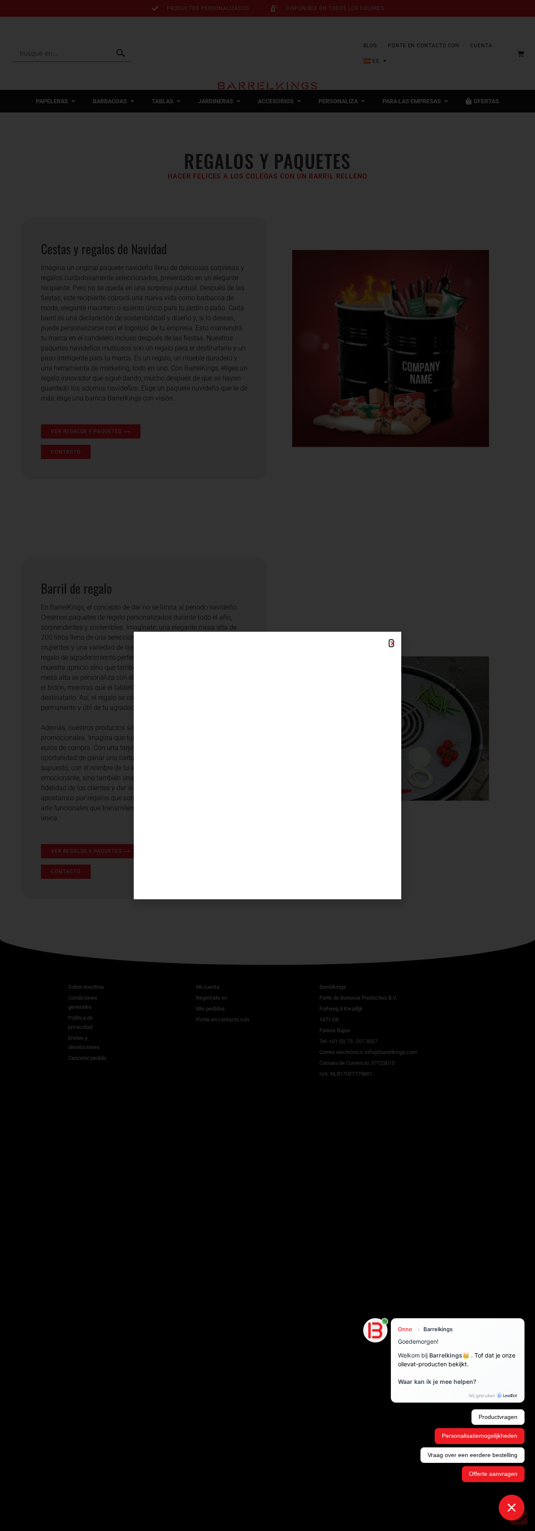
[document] (267, 765)
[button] (391, 643)
